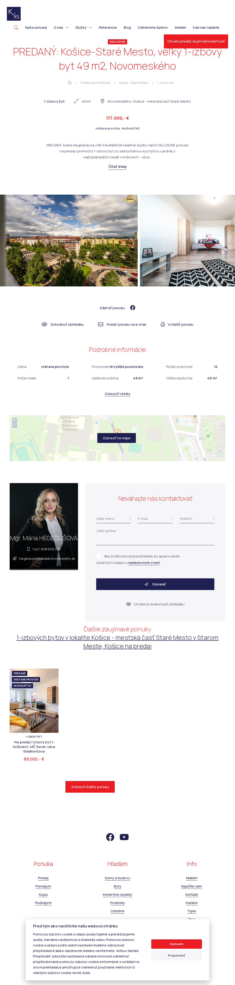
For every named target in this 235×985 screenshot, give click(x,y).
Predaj (43, 878)
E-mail (143, 518)
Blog (127, 27)
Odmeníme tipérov (153, 27)
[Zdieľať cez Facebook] (130, 307)
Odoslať (158, 584)
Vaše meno (105, 518)
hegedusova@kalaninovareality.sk (47, 558)
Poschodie (100, 366)
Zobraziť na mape (116, 438)
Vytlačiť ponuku (180, 324)
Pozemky (117, 902)
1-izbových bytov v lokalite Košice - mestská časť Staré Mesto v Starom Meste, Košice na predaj (118, 641)
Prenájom (43, 886)
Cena (22, 366)
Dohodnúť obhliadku (67, 324)
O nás (58, 27)
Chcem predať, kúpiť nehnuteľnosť (196, 41)
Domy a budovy (117, 878)
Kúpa (43, 894)
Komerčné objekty (117, 894)
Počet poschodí (179, 366)
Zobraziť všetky (117, 393)
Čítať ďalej (118, 166)
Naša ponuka (36, 27)
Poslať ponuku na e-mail (126, 324)
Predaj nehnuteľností (95, 83)
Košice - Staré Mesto (133, 83)
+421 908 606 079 (46, 549)
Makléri (180, 27)
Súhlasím (176, 944)
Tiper (191, 911)
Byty (117, 886)
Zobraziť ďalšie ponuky (90, 786)
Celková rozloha (105, 378)
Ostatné (117, 911)
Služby (81, 27)
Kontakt (191, 894)
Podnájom (43, 902)
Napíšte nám (191, 886)
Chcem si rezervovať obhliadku (159, 604)
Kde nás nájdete (206, 27)
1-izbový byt (166, 83)
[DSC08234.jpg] (69, 240)
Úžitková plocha (179, 378)
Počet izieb (27, 378)
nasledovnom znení (144, 562)
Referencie (108, 27)
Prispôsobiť (176, 955)
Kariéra (191, 902)
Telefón (185, 518)
